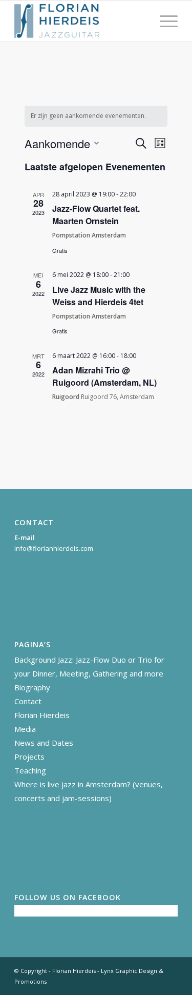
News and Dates (43, 743)
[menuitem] (140, 21)
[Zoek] (140, 21)
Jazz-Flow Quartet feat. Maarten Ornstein (96, 215)
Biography (32, 687)
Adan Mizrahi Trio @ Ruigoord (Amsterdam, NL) (104, 376)
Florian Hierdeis (42, 715)
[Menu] (164, 21)
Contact (27, 701)
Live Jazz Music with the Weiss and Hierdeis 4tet (98, 296)
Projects (29, 756)
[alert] (96, 116)
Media (25, 729)
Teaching (30, 770)
